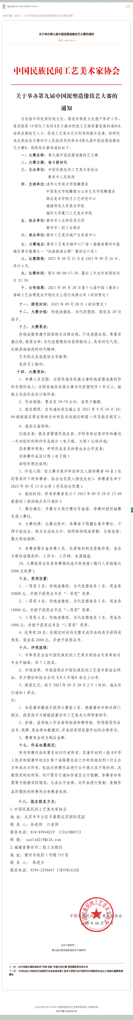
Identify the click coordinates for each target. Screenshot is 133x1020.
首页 (17, 15)
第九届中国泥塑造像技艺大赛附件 (69, 950)
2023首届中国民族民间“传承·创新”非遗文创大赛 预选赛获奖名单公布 (53, 966)
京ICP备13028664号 (66, 1011)
